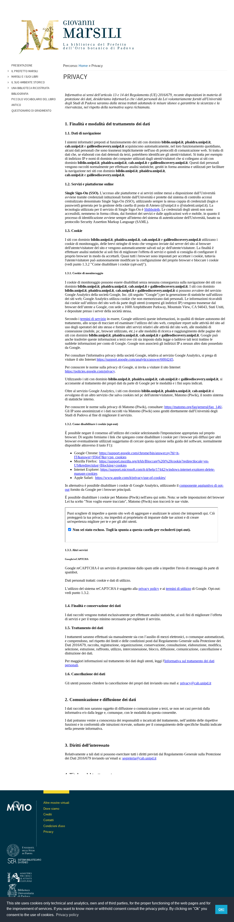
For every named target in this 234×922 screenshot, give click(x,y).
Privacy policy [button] (67, 915)
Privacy (48, 831)
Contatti (48, 820)
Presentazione (21, 65)
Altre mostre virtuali (56, 802)
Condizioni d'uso (54, 826)
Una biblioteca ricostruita (30, 88)
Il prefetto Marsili (24, 71)
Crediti (47, 814)
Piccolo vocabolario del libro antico (33, 102)
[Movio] (19, 823)
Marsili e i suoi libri (24, 77)
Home (83, 66)
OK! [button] (221, 909)
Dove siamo (51, 808)
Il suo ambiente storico (28, 82)
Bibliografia (19, 94)
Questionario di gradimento (31, 111)
